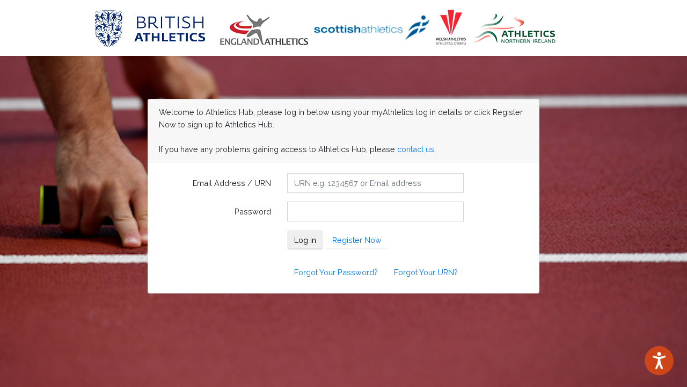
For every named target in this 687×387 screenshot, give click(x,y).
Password (253, 211)
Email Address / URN (232, 183)
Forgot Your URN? (426, 272)
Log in (305, 240)
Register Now (357, 240)
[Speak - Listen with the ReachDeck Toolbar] (659, 360)
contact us (415, 149)
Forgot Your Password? (336, 272)
